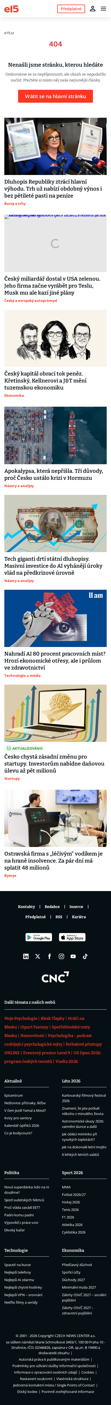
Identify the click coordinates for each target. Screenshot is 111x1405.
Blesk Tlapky (52, 1018)
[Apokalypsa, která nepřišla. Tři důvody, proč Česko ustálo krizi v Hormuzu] (55, 435)
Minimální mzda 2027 (79, 1287)
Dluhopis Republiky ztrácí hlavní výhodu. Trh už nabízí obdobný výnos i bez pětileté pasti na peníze (53, 188)
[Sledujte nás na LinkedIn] (26, 956)
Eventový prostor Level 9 (46, 1052)
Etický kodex (27, 1391)
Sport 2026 (72, 1172)
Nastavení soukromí (36, 1378)
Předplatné (35, 917)
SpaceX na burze (17, 1264)
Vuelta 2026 (67, 1061)
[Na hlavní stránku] (11, 8)
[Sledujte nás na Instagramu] (61, 956)
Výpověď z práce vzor (21, 1222)
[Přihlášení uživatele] (92, 8)
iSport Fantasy (34, 1027)
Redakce (52, 907)
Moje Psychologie (20, 1018)
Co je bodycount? (18, 1133)
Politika (11, 1172)
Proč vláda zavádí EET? (22, 1207)
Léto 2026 (71, 1081)
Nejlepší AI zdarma (19, 1279)
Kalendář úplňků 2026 (21, 1125)
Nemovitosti (32, 1035)
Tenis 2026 (70, 1209)
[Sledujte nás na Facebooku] (49, 956)
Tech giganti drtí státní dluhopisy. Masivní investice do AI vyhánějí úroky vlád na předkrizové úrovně (53, 566)
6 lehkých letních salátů (80, 1154)
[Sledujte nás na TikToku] (85, 956)
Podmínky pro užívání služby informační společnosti (54, 1365)
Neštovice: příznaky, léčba (25, 1102)
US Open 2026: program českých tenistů (52, 1057)
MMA (66, 1187)
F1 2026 (68, 1217)
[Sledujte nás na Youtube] (73, 956)
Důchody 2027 (73, 1279)
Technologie (16, 1250)
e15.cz (9, 32)
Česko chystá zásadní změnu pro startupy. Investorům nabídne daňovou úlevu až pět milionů (54, 763)
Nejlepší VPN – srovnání (23, 1294)
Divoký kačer (14, 1230)
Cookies (87, 1372)
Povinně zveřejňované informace (67, 1391)
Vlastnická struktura (72, 1378)
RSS (59, 917)
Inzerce (76, 907)
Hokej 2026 (71, 1202)
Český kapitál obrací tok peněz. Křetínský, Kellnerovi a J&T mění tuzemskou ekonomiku (45, 380)
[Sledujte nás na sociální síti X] (37, 956)
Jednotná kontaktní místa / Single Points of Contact (54, 1385)
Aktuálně (13, 1081)
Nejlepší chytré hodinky (23, 1287)
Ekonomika (73, 1250)
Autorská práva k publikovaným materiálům (54, 1359)
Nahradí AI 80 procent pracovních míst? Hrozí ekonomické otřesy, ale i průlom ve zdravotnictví (55, 660)
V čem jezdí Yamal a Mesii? (25, 1110)
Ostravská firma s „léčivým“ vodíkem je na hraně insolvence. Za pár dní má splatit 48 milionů (53, 860)
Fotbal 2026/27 (74, 1194)
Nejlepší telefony (17, 1272)
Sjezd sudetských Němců (24, 1199)
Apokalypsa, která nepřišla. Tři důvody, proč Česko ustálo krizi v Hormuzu (53, 474)
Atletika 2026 (72, 1224)
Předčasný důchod (77, 1264)
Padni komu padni (19, 1215)
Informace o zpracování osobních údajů (45, 1372)
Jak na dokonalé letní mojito (84, 1147)
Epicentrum (13, 1095)
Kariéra (79, 917)
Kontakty (26, 907)
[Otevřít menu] (103, 8)
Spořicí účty (71, 1272)
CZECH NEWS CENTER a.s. (75, 1335)
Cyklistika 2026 (73, 1232)
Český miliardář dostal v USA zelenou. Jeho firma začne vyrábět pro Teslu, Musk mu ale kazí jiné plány (52, 286)
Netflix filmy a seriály (21, 1302)
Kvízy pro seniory (18, 1118)
